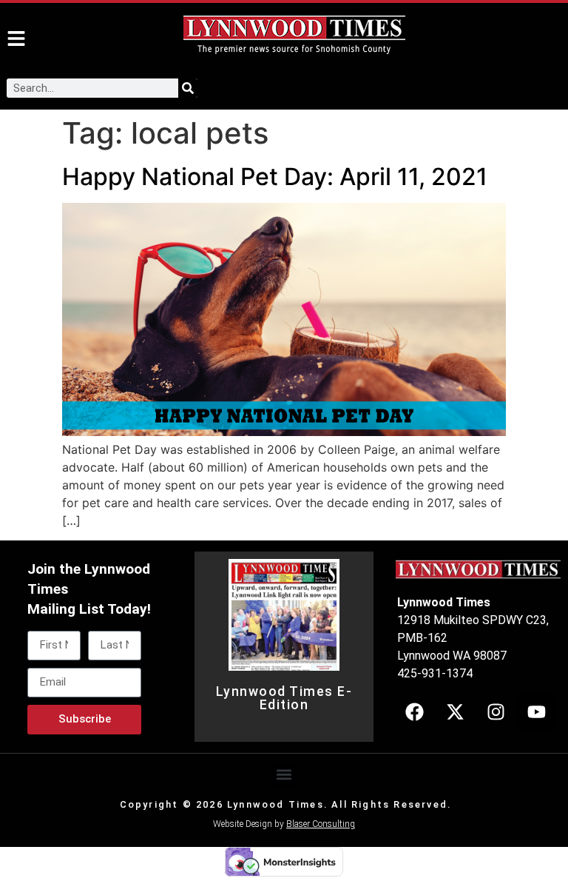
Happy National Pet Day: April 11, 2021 (274, 176)
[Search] (187, 88)
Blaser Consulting (320, 824)
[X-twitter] (454, 711)
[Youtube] (536, 711)
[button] (284, 775)
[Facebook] (414, 711)
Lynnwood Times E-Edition (284, 698)
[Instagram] (495, 711)
